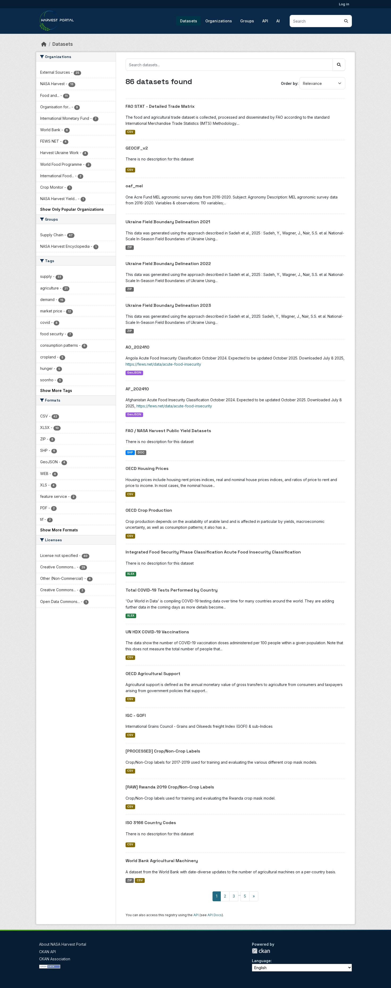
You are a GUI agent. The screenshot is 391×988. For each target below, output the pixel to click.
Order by (289, 83)
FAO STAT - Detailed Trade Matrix (160, 106)
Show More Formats (59, 530)
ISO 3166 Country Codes (151, 822)
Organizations (218, 21)
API (265, 21)
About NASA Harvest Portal (62, 944)
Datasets (188, 21)
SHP (130, 452)
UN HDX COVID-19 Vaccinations (157, 632)
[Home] (44, 44)
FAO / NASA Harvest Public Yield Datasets (168, 430)
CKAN (261, 951)
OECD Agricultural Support (153, 673)
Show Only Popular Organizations (72, 209)
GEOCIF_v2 (137, 148)
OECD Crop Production (149, 510)
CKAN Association (54, 959)
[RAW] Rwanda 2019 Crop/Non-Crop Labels (170, 787)
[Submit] (346, 21)
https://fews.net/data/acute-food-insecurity (163, 364)
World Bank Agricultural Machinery (162, 860)
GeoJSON (134, 372)
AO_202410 (137, 347)
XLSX (130, 574)
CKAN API (47, 951)
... (239, 894)
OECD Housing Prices (147, 468)
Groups (247, 21)
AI (278, 21)
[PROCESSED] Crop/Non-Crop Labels (163, 751)
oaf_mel (134, 186)
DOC (141, 452)
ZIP (129, 247)
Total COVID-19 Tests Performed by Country (172, 590)
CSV (130, 132)
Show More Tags (56, 390)
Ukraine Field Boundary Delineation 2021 (168, 222)
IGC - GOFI (136, 715)
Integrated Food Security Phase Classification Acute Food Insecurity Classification (213, 552)
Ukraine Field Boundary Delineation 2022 (168, 263)
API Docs (214, 915)
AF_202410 (137, 389)
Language (261, 960)
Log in (344, 4)
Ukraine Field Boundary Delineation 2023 (168, 305)
